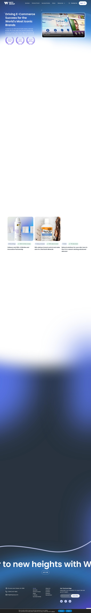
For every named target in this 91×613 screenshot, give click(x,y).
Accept (61, 610)
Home (34, 588)
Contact (48, 591)
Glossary (48, 593)
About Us (48, 588)
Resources (60, 3)
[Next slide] (13, 316)
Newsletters (49, 595)
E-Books (35, 595)
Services (27, 3)
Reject (68, 610)
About (53, 3)
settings (53, 611)
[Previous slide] (8, 316)
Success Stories (46, 3)
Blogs (34, 593)
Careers (48, 590)
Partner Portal (35, 3)
